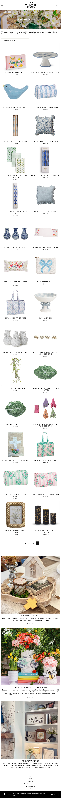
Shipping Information (30, 784)
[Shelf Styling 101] (30, 730)
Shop (30, 778)
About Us (30, 781)
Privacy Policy (30, 786)
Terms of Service (30, 789)
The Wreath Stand (30, 5)
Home (30, 776)
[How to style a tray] (30, 585)
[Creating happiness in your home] (30, 656)
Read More (30, 623)
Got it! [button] (53, 794)
